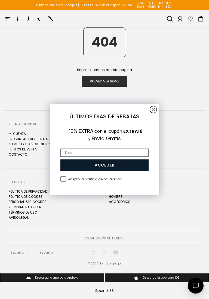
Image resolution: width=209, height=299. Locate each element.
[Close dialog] (153, 109)
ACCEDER (105, 165)
